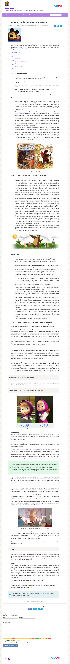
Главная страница (11, 19)
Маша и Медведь (20, 113)
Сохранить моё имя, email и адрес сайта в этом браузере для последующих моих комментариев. (27, 642)
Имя (4, 617)
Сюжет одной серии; (20, 61)
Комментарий (6, 622)
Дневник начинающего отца (13, 15)
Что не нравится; (19, 66)
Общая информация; (20, 56)
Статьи (31, 15)
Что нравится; (18, 64)
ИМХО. (16, 69)
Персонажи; (18, 58)
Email (21, 617)
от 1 (42, 601)
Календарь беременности (42, 15)
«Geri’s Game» (34, 538)
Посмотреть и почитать (30, 25)
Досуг (24, 15)
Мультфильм (35, 601)
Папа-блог (9, 9)
